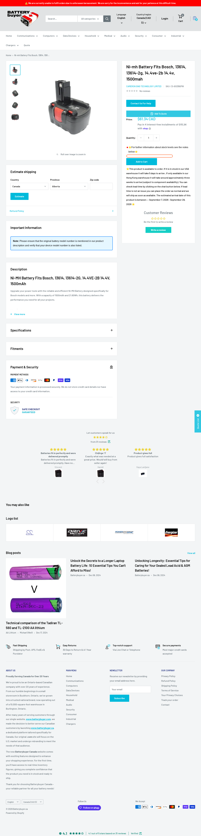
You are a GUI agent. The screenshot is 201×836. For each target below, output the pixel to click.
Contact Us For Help (141, 103)
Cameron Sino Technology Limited (143, 86)
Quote (27, 45)
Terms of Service (170, 690)
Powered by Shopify (15, 813)
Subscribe (119, 698)
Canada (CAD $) (30, 802)
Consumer (157, 35)
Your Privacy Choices (172, 695)
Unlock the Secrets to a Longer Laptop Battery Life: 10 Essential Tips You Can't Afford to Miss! (98, 565)
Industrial (176, 35)
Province (55, 179)
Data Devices (69, 35)
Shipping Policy (169, 685)
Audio (124, 35)
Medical (108, 35)
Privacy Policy (168, 676)
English (11, 802)
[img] (100, 437)
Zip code (94, 179)
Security (139, 35)
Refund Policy (17, 210)
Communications (26, 35)
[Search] (107, 18)
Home (9, 35)
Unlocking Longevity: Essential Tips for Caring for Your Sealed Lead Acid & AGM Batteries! (162, 565)
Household (90, 35)
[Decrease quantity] (141, 138)
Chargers (10, 45)
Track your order (169, 700)
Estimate (19, 196)
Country (14, 179)
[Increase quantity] (156, 138)
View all (191, 553)
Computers (49, 35)
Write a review (158, 229)
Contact (165, 704)
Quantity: (131, 137)
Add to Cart (141, 161)
